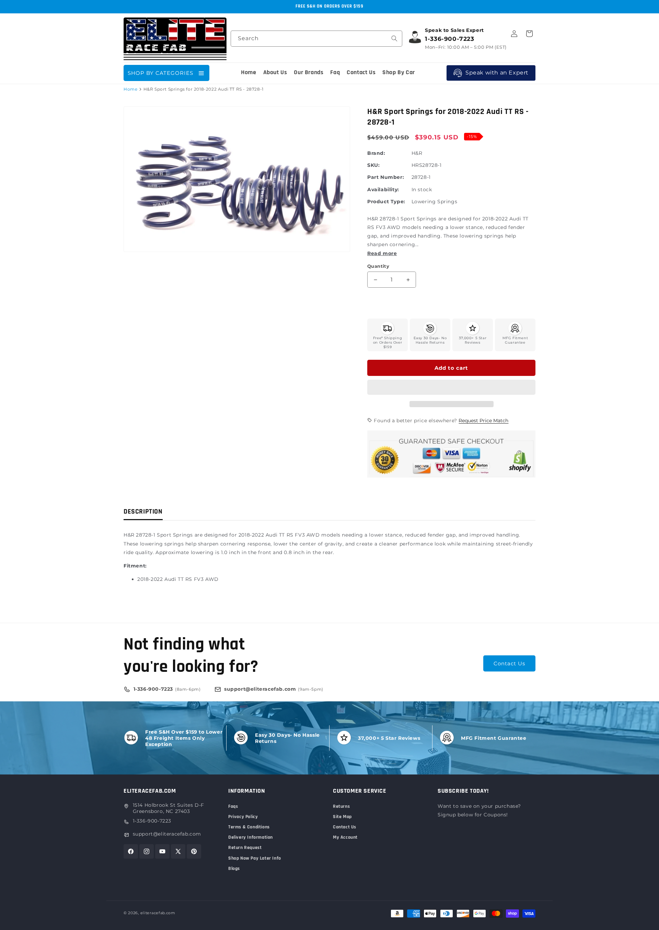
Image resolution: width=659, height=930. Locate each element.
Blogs (234, 868)
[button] (451, 387)
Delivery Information (250, 837)
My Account (345, 837)
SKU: (373, 165)
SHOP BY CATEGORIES (160, 73)
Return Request (245, 848)
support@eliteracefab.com (167, 834)
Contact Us (509, 663)
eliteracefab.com (157, 912)
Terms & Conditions (249, 827)
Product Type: (386, 201)
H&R (417, 153)
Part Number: (385, 177)
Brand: (376, 153)
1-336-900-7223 (152, 821)
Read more (382, 253)
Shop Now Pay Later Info (254, 858)
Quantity (378, 266)
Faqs (233, 806)
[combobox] (316, 38)
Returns (341, 806)
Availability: (383, 189)
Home (130, 89)
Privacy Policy (243, 817)
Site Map (342, 817)
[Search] (394, 38)
